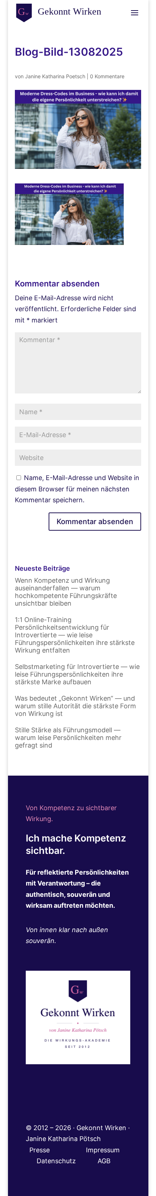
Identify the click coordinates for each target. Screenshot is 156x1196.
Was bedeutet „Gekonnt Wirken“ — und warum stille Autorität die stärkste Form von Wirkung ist (75, 705)
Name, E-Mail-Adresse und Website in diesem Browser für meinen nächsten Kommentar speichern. (77, 489)
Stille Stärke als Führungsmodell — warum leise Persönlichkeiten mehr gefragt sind (68, 737)
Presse (40, 1150)
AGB (104, 1161)
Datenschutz (67, 1161)
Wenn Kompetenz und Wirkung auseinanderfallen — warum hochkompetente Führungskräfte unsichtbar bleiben (66, 592)
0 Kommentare (107, 76)
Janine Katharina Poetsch (55, 76)
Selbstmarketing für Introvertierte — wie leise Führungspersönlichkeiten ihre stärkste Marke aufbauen (77, 674)
